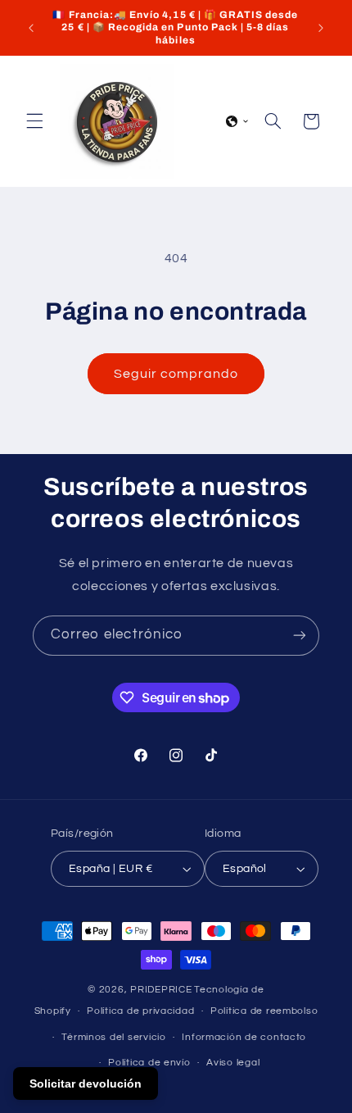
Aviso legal (232, 1062)
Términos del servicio (113, 1037)
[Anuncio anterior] (31, 28)
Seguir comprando (176, 373)
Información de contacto (244, 1037)
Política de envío (149, 1062)
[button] (34, 121)
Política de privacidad (140, 1010)
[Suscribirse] (299, 636)
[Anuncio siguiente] (321, 28)
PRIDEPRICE (161, 989)
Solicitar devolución (85, 1083)
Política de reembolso (264, 1010)
